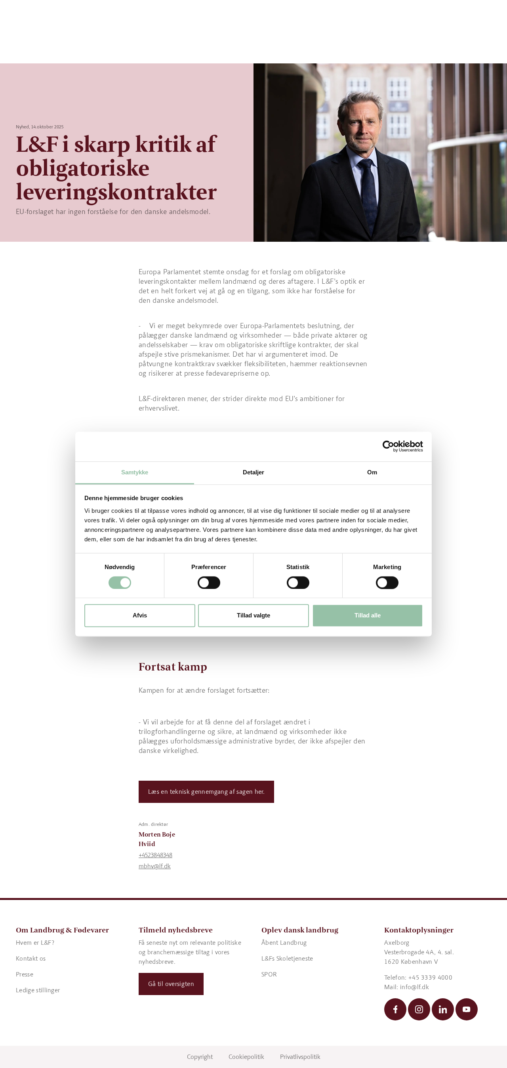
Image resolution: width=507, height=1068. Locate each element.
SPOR (269, 974)
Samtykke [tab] (135, 472)
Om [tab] (372, 472)
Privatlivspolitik (300, 1056)
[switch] (209, 582)
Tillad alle (368, 615)
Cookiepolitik (246, 1056)
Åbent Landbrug (284, 942)
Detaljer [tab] (254, 472)
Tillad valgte (253, 615)
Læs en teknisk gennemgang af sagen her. (206, 791)
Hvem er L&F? (35, 942)
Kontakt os (31, 958)
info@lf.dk (414, 987)
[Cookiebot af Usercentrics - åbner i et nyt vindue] (388, 446)
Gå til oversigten (171, 984)
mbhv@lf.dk (155, 866)
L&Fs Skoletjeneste (287, 958)
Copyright (200, 1056)
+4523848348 (155, 855)
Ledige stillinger (38, 990)
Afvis (140, 615)
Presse (24, 974)
